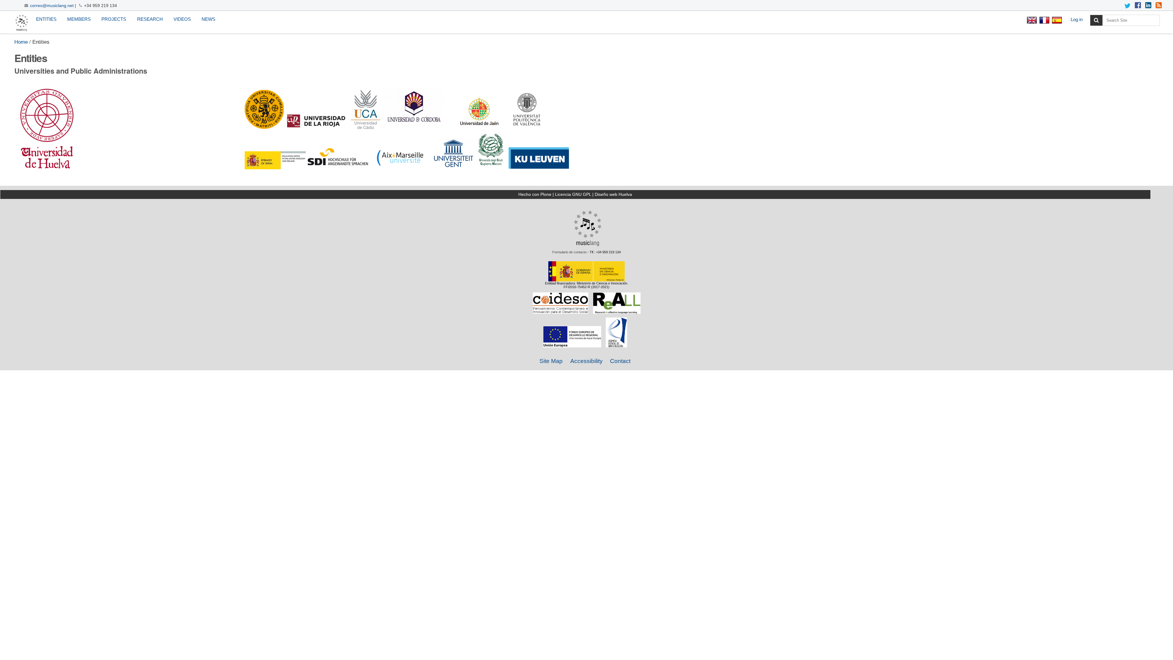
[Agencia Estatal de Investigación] (616, 345)
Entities (46, 19)
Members (79, 19)
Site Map (551, 361)
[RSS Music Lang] (1158, 5)
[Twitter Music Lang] (1127, 5)
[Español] (1056, 21)
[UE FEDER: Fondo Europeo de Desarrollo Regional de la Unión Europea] (572, 345)
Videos (182, 19)
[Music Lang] (587, 245)
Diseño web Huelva (613, 194)
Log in (1077, 19)
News (208, 19)
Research (150, 19)
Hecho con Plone (534, 194)
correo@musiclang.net (52, 5)
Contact (620, 361)
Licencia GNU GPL (573, 194)
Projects (113, 19)
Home (21, 42)
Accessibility (586, 361)
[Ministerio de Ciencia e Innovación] (586, 279)
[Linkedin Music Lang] (1148, 5)
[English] (21, 23)
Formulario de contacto (569, 252)
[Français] (1044, 21)
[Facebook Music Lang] (1137, 5)
